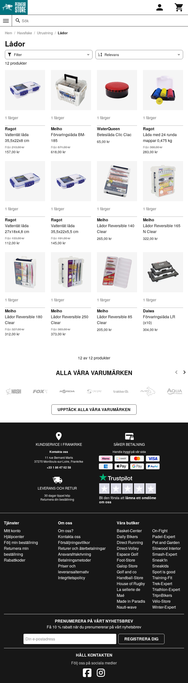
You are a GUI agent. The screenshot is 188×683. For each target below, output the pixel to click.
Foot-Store (126, 560)
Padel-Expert (163, 536)
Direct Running (130, 542)
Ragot (10, 128)
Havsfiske (24, 32)
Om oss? (65, 530)
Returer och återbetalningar (82, 548)
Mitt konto (12, 530)
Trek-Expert (162, 583)
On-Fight (159, 530)
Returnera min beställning (16, 551)
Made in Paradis (131, 601)
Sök (25, 21)
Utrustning (45, 32)
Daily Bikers (127, 536)
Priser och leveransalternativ (73, 569)
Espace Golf (127, 554)
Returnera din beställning (57, 499)
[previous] (176, 373)
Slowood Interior (166, 548)
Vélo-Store (161, 601)
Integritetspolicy (71, 577)
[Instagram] (101, 673)
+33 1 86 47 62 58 (59, 467)
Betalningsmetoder (74, 560)
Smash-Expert (164, 554)
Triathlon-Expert (166, 589)
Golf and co (127, 572)
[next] (184, 373)
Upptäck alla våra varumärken (94, 409)
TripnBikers (162, 595)
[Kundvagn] (179, 7)
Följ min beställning (21, 542)
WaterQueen (108, 128)
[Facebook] (87, 673)
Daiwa (148, 311)
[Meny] (6, 21)
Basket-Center (129, 530)
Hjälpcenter (14, 536)
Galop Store (127, 566)
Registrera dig (141, 639)
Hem (8, 32)
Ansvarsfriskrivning (74, 554)
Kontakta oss (58, 452)
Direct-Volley (128, 548)
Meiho (56, 128)
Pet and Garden (166, 542)
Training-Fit (162, 577)
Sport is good (163, 572)
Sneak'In (159, 560)
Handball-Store (130, 577)
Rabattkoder (14, 560)
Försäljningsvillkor (74, 542)
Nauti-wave (127, 607)
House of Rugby (131, 583)
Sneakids (160, 566)
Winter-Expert (164, 607)
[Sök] (18, 20)
